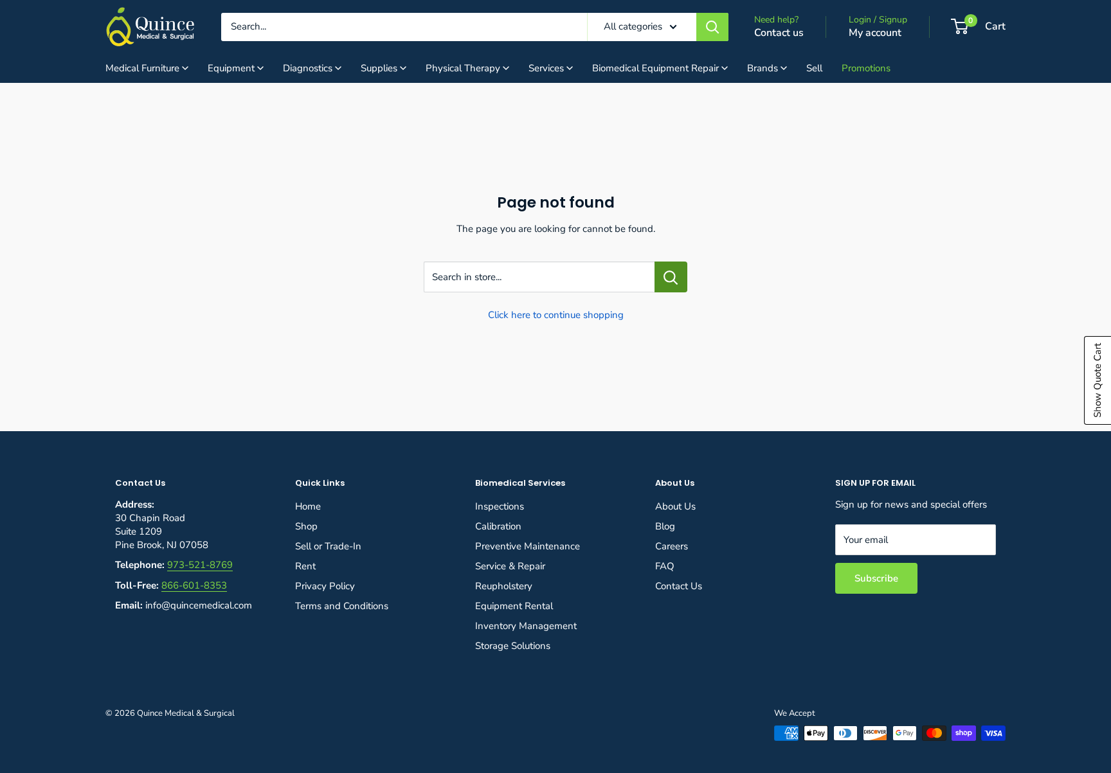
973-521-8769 (200, 564)
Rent (305, 566)
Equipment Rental (514, 606)
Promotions (866, 68)
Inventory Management (526, 625)
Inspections (499, 506)
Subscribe (876, 578)
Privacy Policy (325, 586)
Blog (665, 526)
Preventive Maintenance (527, 546)
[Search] (712, 27)
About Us (675, 506)
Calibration (498, 526)
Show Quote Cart (1097, 380)
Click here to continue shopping (556, 314)
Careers (671, 546)
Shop (306, 526)
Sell (814, 68)
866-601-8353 (194, 585)
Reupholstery (503, 586)
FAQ (664, 566)
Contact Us (678, 586)
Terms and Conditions (341, 606)
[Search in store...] (671, 277)
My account (875, 33)
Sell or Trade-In (328, 546)
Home (308, 506)
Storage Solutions (512, 645)
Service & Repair (510, 566)
